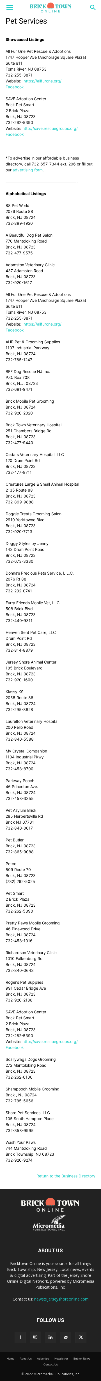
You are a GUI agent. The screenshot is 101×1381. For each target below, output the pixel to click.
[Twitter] (80, 1337)
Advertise (43, 1358)
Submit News (81, 1358)
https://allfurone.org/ (41, 80)
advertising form (28, 169)
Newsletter (61, 1358)
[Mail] (65, 1337)
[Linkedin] (50, 1337)
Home (10, 1358)
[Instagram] (35, 1337)
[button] (10, 7)
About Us (26, 1358)
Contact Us (50, 1364)
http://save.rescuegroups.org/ (50, 128)
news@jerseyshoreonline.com (61, 1299)
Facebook (15, 86)
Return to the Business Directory (65, 1175)
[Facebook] (20, 1337)
